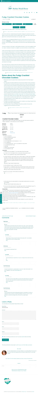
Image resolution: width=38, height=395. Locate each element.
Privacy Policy (24, 391)
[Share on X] (1, 197)
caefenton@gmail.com (18, 270)
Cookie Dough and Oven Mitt (26, 39)
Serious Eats (21, 94)
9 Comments (33, 19)
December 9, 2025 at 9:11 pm (7, 247)
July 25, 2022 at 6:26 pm (7, 222)
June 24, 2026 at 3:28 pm (7, 289)
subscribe (22, 336)
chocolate (28, 208)
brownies (24, 208)
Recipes (16, 208)
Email (3, 326)
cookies (3, 209)
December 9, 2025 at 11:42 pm (9, 255)
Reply (5, 230)
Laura (6, 234)
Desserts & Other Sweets (10, 208)
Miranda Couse (12, 132)
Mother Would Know (19, 7)
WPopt (33, 391)
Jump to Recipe (16, 27)
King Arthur (15, 95)
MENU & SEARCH (7, 1)
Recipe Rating (4, 306)
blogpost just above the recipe (13, 192)
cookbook (32, 208)
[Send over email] (1, 203)
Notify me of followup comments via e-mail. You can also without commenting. (17, 336)
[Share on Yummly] (1, 201)
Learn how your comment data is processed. (24, 344)
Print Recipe (23, 27)
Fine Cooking (26, 94)
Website (3, 331)
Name (3, 321)
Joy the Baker (16, 94)
